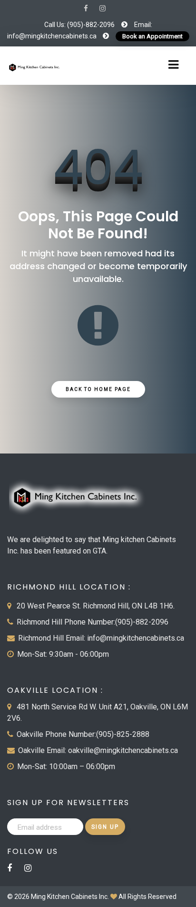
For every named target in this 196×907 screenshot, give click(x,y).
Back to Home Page (98, 389)
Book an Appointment (152, 36)
